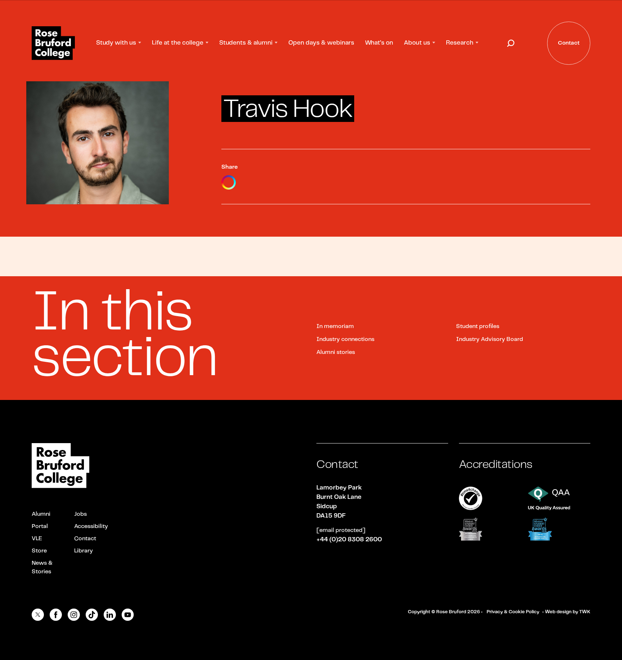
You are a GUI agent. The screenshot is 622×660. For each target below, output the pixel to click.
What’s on (379, 43)
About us (417, 43)
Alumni (41, 514)
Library (83, 551)
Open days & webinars (321, 43)
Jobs (80, 514)
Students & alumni (245, 43)
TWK (584, 612)
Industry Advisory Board (489, 339)
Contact (85, 538)
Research (459, 43)
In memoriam (335, 326)
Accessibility (91, 526)
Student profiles (477, 326)
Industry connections (345, 339)
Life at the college (177, 43)
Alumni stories (335, 352)
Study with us (116, 43)
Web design (558, 612)
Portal (40, 526)
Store (39, 551)
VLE (37, 538)
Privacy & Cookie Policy (513, 612)
